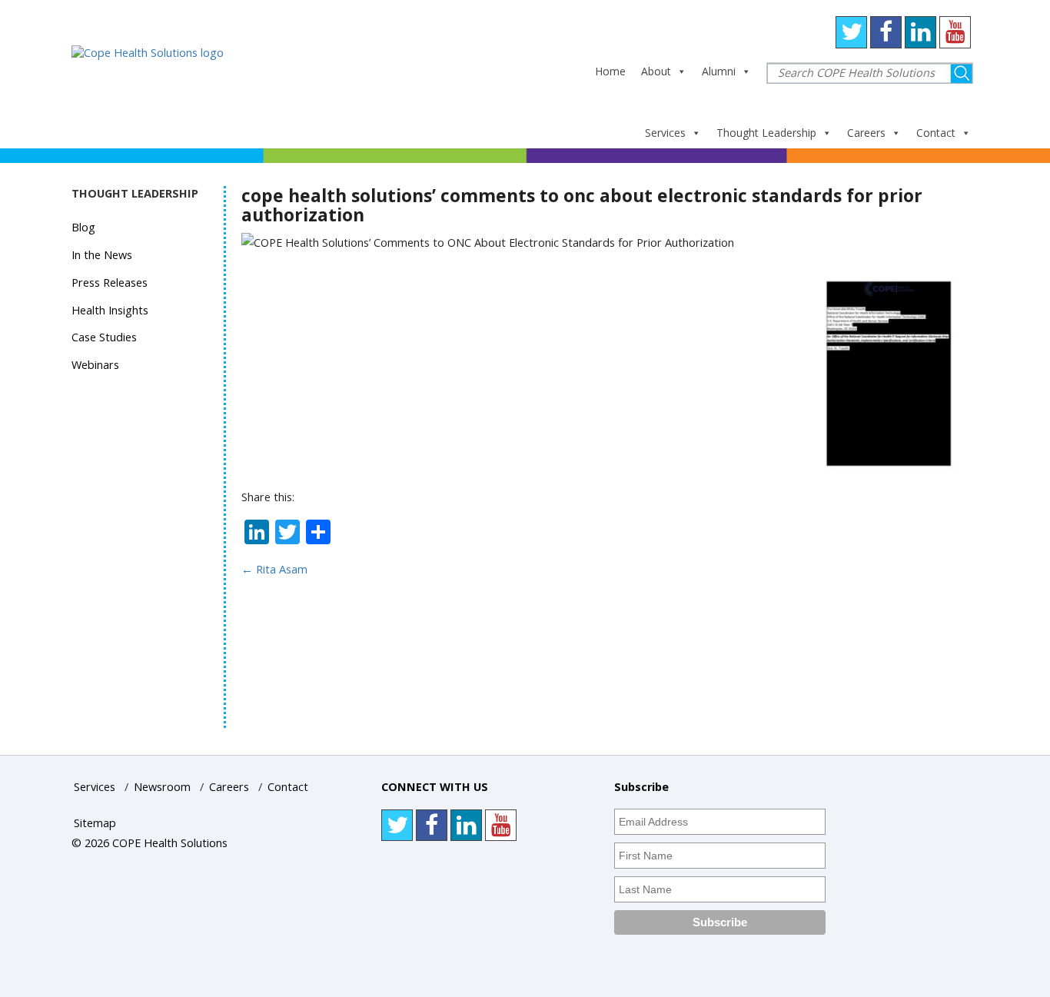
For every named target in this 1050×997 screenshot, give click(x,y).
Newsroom (162, 786)
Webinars (95, 364)
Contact (935, 132)
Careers (866, 132)
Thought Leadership (766, 132)
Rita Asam (274, 569)
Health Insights (109, 310)
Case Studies (104, 337)
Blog (83, 227)
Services (665, 132)
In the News (101, 255)
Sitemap (95, 823)
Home (610, 71)
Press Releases (109, 282)
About (656, 71)
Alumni (719, 71)
